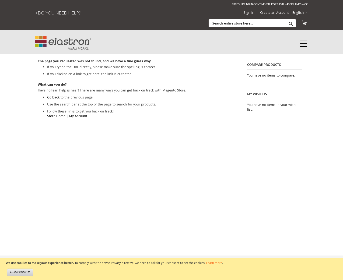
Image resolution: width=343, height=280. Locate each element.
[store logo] (63, 39)
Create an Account (274, 12)
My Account (78, 116)
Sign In (249, 12)
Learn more (214, 263)
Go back (53, 97)
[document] (172, 269)
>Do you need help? (57, 13)
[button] (300, 12)
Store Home (56, 116)
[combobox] (252, 23)
